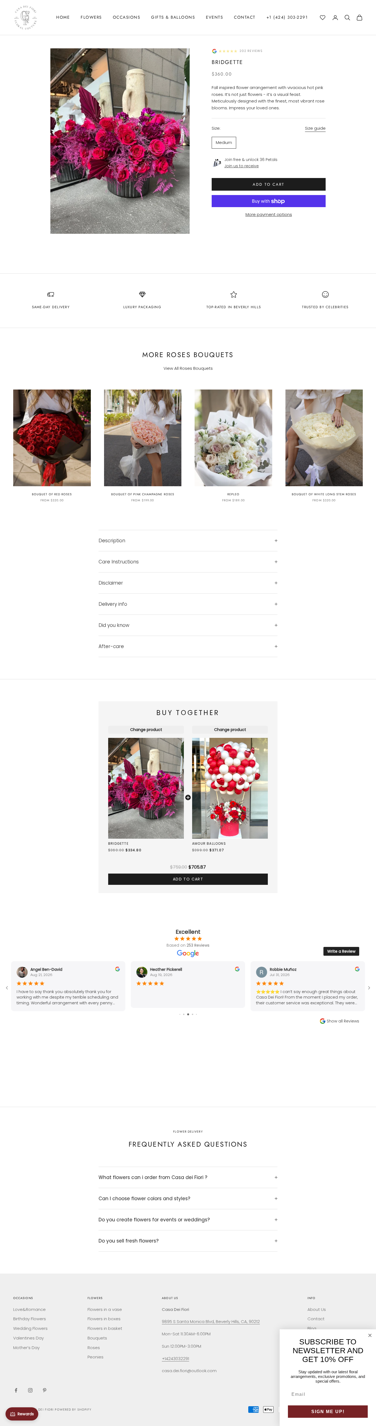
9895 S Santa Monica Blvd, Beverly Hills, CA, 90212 (211, 1321)
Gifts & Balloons (173, 17)
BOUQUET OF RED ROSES (52, 494)
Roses (94, 1347)
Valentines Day (28, 1338)
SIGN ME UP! (328, 1411)
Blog (311, 1328)
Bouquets (97, 1338)
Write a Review (341, 951)
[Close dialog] (370, 1335)
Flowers (91, 17)
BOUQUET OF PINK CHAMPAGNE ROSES (142, 494)
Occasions (126, 17)
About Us (316, 1309)
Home (63, 17)
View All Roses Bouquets (188, 368)
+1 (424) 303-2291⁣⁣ (287, 17)
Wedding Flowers (30, 1328)
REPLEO (233, 494)
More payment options (269, 215)
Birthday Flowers (29, 1319)
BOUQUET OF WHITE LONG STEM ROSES (324, 494)
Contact (244, 17)
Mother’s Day (26, 1347)
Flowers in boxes (104, 1319)
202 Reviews (251, 51)
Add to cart (269, 184)
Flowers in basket (105, 1328)
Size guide (315, 128)
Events (214, 17)
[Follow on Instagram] (30, 1390)
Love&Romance (29, 1309)
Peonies (95, 1357)
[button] (322, 17)
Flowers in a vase (105, 1309)
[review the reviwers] (117, 969)
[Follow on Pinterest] (44, 1390)
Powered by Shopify (73, 1409)
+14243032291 (175, 1358)
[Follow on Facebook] (16, 1390)
